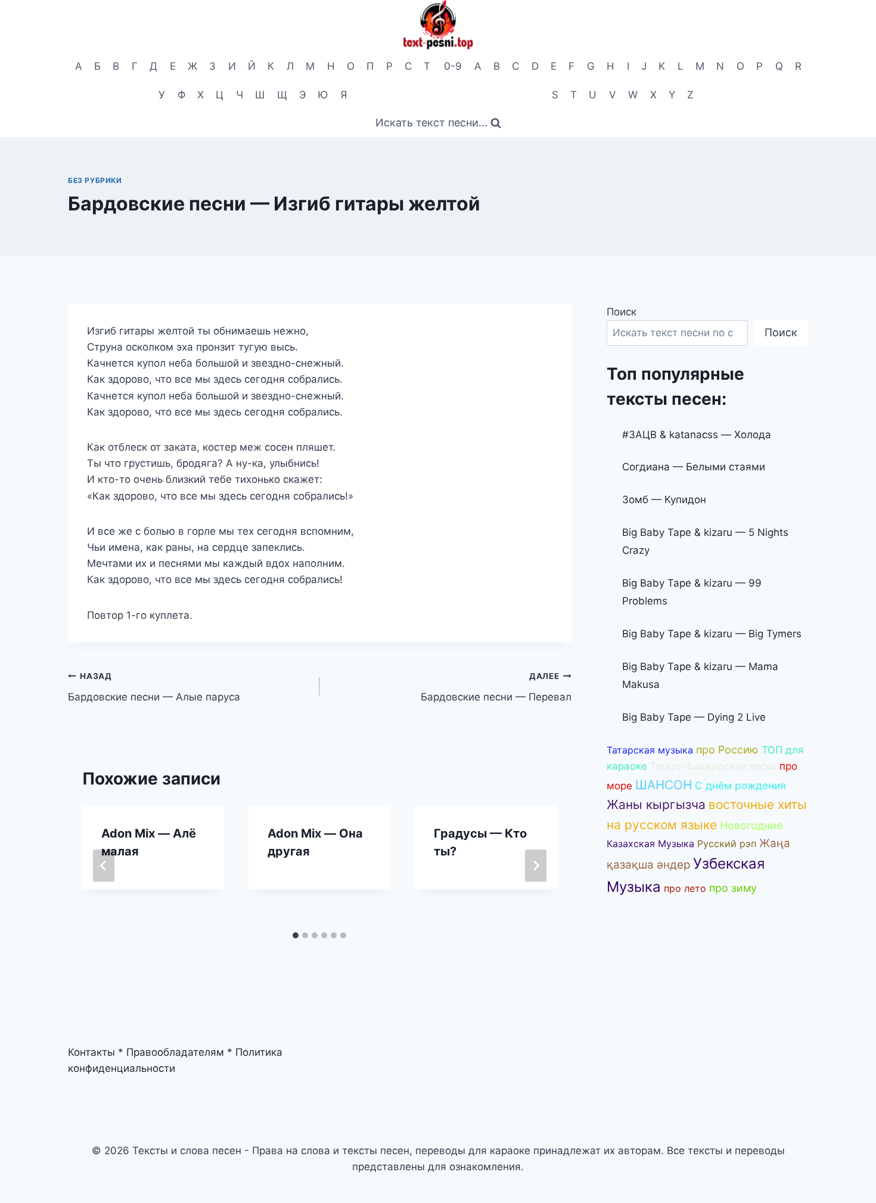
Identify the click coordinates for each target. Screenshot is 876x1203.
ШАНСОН (663, 784)
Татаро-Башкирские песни (713, 766)
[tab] (296, 935)
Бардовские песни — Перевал (496, 687)
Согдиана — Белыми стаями (693, 467)
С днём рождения (740, 785)
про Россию (727, 749)
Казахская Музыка (650, 843)
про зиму (733, 888)
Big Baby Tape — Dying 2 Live (694, 717)
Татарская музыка (650, 750)
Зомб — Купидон (664, 500)
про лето (685, 888)
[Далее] (535, 865)
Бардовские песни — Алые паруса (154, 687)
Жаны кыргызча (656, 804)
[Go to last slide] (103, 865)
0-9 (453, 66)
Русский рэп (726, 843)
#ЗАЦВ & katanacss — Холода (696, 435)
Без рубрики (95, 180)
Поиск (621, 312)
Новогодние (751, 825)
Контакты (91, 1052)
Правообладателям (175, 1052)
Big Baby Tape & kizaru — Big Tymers (712, 634)
